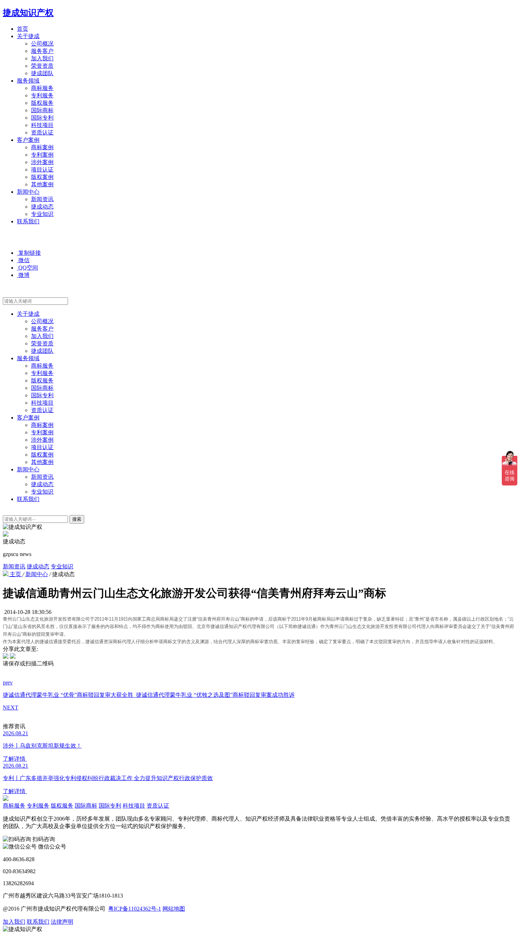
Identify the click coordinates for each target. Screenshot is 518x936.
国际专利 (42, 118)
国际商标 (42, 110)
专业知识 (42, 214)
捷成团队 (42, 73)
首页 (22, 29)
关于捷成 (28, 36)
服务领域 (28, 81)
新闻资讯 (42, 199)
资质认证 (42, 132)
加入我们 (42, 58)
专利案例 (42, 155)
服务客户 (42, 51)
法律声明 (62, 922)
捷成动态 (42, 207)
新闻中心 (28, 192)
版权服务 (42, 103)
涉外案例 (42, 162)
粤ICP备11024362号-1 (134, 909)
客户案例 (28, 140)
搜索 (76, 519)
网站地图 (173, 909)
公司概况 (42, 44)
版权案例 (42, 177)
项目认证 (42, 170)
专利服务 (42, 95)
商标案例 (42, 147)
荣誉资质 (42, 66)
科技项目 (42, 125)
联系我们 (28, 221)
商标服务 (42, 88)
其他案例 (42, 184)
